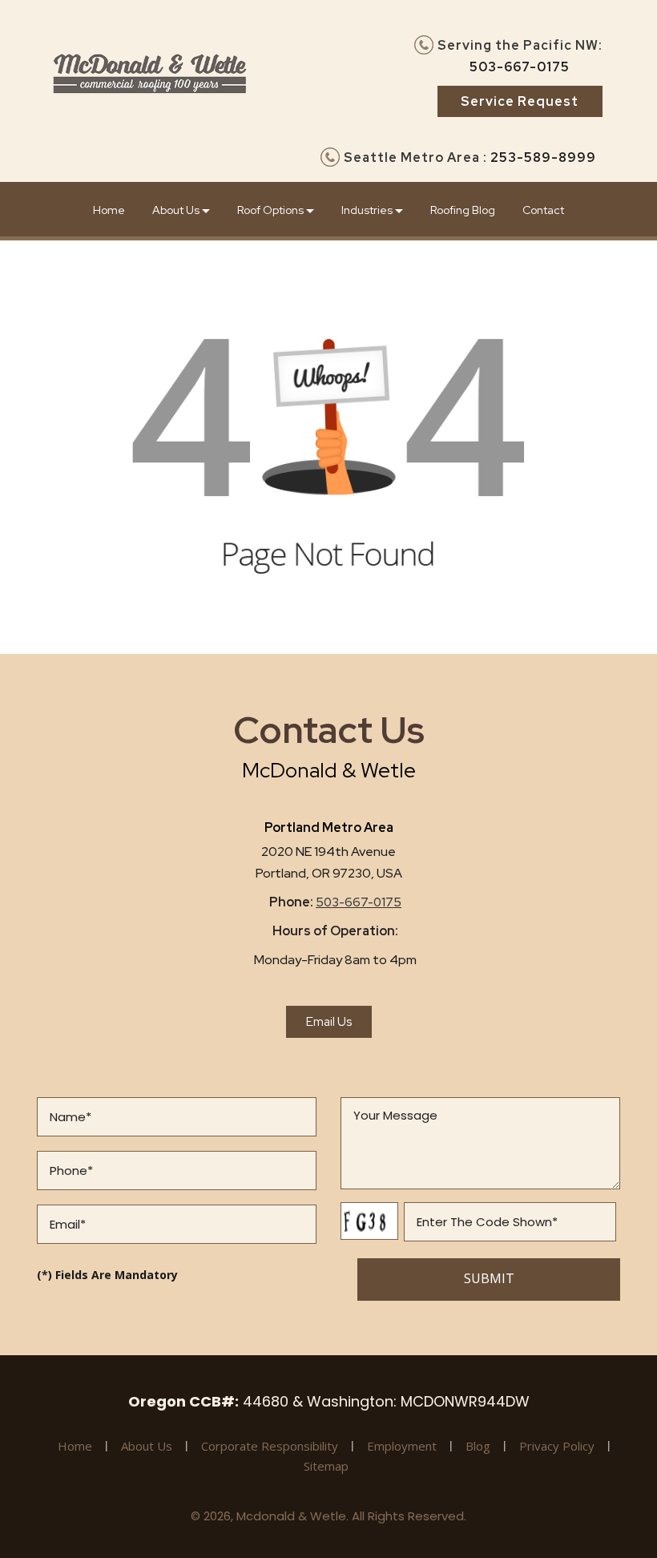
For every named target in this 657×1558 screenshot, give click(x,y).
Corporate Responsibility (269, 1446)
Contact (543, 210)
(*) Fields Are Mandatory (107, 1274)
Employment (402, 1446)
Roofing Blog (462, 210)
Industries (368, 210)
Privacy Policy (557, 1446)
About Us (177, 210)
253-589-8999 (543, 157)
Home (109, 210)
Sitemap (326, 1466)
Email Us (329, 1022)
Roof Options (271, 210)
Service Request (519, 101)
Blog (478, 1446)
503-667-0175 (520, 67)
